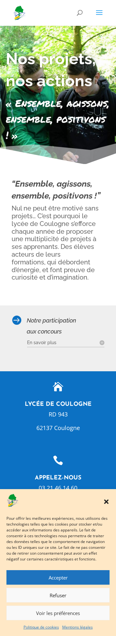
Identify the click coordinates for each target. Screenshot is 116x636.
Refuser (58, 595)
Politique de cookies (41, 627)
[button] (106, 501)
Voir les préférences (58, 613)
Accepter (58, 577)
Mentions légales (77, 627)
